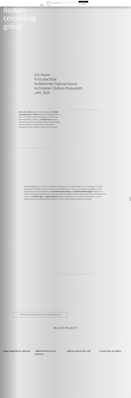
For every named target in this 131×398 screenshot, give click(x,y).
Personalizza (83, 3)
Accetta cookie (83, 1)
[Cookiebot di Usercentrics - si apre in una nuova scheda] (42, 5)
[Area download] (130, 197)
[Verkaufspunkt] (130, 199)
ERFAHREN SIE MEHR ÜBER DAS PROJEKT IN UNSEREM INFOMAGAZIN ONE (40, 314)
